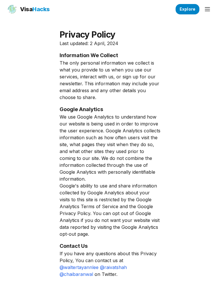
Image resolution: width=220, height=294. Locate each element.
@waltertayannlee (79, 267)
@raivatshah (113, 267)
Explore (187, 9)
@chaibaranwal (76, 274)
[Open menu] (207, 9)
